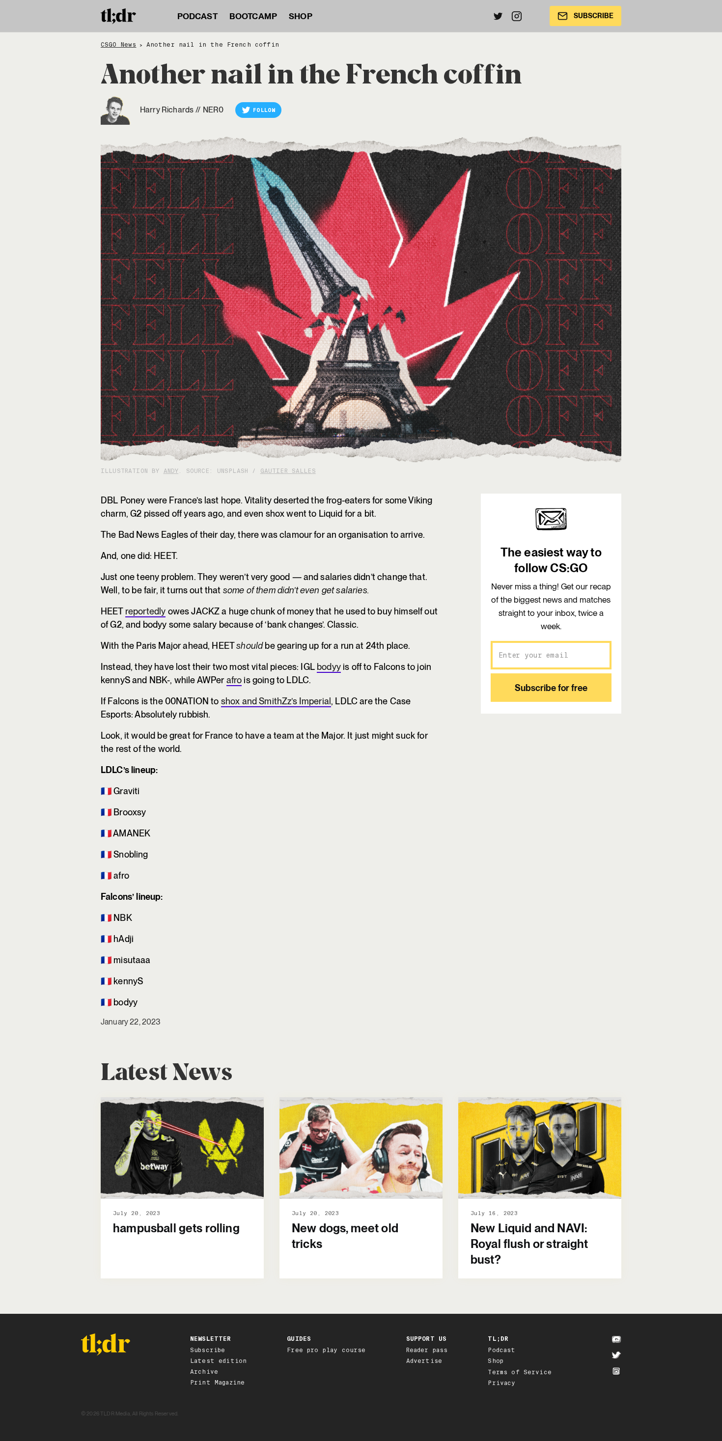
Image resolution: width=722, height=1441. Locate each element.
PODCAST (197, 16)
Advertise (424, 1361)
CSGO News (118, 45)
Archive (204, 1372)
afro (234, 680)
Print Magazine (217, 1382)
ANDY (171, 471)
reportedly (145, 611)
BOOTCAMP (253, 16)
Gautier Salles (288, 471)
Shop (495, 1361)
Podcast (501, 1350)
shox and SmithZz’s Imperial (276, 701)
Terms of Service (520, 1372)
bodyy (329, 667)
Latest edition (218, 1361)
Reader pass (427, 1350)
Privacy (501, 1383)
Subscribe (207, 1350)
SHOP (300, 16)
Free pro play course (326, 1350)
